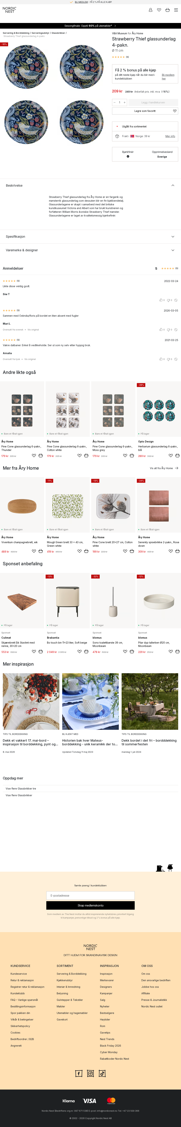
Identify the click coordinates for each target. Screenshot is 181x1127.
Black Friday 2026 (110, 1045)
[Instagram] (90, 1073)
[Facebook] (79, 1073)
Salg (102, 999)
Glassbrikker (58, 33)
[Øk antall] (124, 102)
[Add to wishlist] (34, 455)
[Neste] (101, 95)
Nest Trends (107, 1039)
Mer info (170, 136)
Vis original (33, 329)
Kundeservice (19, 973)
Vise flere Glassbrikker (19, 795)
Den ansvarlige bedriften (155, 980)
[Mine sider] (150, 10)
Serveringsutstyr (40, 33)
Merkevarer (107, 980)
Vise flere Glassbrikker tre (21, 788)
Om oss (145, 973)
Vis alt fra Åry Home (161, 468)
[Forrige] (6, 95)
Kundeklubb (18, 993)
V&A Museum (119, 33)
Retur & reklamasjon (22, 980)
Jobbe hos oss (150, 986)
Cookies (15, 1032)
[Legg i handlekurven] (41, 455)
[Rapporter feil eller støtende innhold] (176, 300)
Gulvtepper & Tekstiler (70, 999)
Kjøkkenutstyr (65, 980)
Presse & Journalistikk (154, 999)
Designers (106, 986)
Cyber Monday (109, 1052)
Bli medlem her (168, 76)
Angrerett (16, 1045)
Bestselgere (107, 1012)
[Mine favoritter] (159, 10)
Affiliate (145, 993)
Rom (102, 1026)
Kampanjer (106, 993)
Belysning (62, 993)
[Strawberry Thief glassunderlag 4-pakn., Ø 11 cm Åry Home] (54, 94)
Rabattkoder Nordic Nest (114, 1058)
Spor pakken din (20, 1012)
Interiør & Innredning (68, 986)
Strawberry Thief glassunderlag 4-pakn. (24, 36)
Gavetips (105, 1032)
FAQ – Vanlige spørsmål (24, 999)
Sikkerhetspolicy (20, 1026)
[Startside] (9, 10)
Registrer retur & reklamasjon (27, 986)
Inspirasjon (106, 973)
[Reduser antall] (114, 102)
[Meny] (176, 10)
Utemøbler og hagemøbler (72, 1012)
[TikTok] (102, 1073)
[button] (120, 57)
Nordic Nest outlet (151, 1006)
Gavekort (62, 1019)
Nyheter (104, 1006)
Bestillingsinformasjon (23, 1006)
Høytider (105, 1019)
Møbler (61, 1006)
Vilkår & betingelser (22, 1019)
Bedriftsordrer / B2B (22, 1039)
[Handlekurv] (167, 10)
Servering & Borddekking (16, 33)
